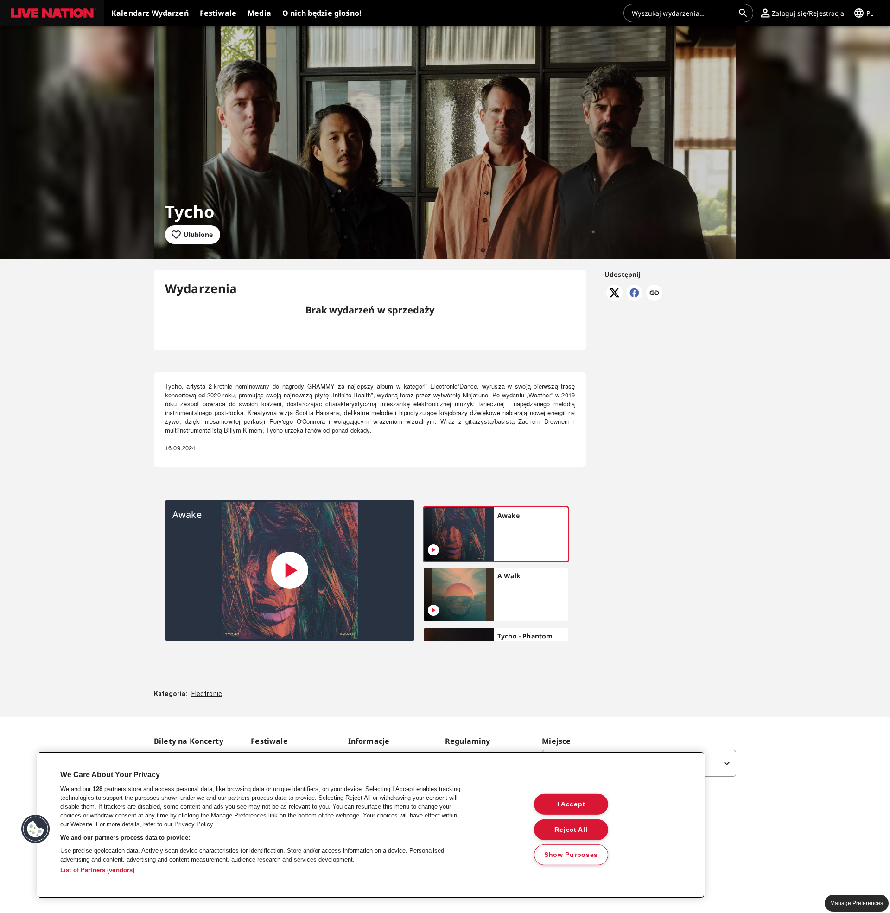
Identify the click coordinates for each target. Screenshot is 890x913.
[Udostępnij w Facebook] (634, 298)
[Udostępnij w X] (614, 298)
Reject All (570, 829)
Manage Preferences (856, 903)
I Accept (571, 804)
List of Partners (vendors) (97, 870)
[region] (371, 825)
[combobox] (682, 13)
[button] (52, 13)
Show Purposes (571, 854)
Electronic (206, 693)
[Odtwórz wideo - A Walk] (433, 610)
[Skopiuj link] (654, 293)
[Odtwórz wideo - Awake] (289, 570)
